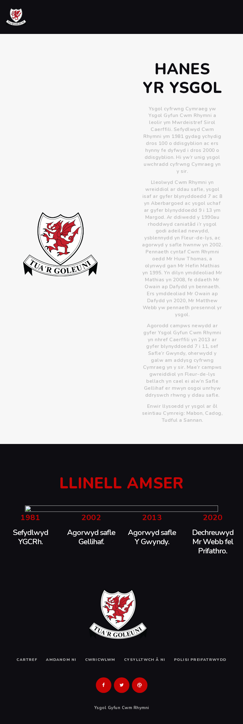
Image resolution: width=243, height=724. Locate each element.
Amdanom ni (61, 659)
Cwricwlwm (100, 659)
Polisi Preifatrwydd (200, 659)
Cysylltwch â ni (144, 659)
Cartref (26, 659)
